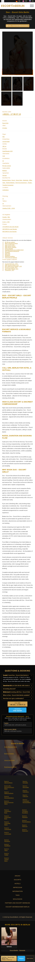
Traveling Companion (7, 185)
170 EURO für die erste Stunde (10, 226)
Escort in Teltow (6, 849)
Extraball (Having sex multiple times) (14, 250)
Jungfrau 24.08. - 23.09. (8, 208)
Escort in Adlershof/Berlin (8, 782)
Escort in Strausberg (7, 840)
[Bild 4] (6, 98)
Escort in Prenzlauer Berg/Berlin (25, 811)
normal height (6, 141)
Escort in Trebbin (6, 854)
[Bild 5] (17, 98)
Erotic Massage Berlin (10, 747)
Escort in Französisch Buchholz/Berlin (27, 801)
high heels (7, 253)
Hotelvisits (25, 180)
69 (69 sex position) (10, 242)
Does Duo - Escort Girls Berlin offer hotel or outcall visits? (16, 685)
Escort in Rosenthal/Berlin (26, 821)
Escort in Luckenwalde (7, 833)
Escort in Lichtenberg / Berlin (7, 811)
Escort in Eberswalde (26, 786)
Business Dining (6, 180)
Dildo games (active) (10, 246)
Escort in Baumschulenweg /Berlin (8, 802)
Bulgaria (4, 170)
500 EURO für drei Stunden (9, 231)
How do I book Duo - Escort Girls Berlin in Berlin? (16, 675)
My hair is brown (6, 165)
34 (3, 161)
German (4, 175)
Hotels (17, 883)
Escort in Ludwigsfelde (7, 828)
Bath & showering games (11, 243)
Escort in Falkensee (25, 795)
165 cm (4, 146)
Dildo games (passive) (10, 247)
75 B (3, 156)
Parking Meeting (10, 182)
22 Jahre (4, 128)
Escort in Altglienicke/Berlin (8, 792)
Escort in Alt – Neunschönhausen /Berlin (9, 787)
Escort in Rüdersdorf (25, 830)
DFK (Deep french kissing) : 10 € (13, 266)
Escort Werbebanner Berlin (17, 907)
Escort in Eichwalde (25, 782)
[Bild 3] (28, 84)
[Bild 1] (6, 84)
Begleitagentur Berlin (10, 767)
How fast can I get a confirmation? (13, 698)
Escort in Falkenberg (26, 791)
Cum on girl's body (9, 244)
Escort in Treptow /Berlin (6, 859)
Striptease (7, 255)
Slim (3, 136)
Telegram (21, 958)
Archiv (17, 876)
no (3, 198)
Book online (30, 958)
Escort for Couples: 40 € (11, 267)
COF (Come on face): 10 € (12, 265)
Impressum (17, 887)
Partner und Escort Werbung (17, 903)
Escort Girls (5, 123)
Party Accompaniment (21, 182)
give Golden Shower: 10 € (11, 269)
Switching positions (10, 256)
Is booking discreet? (9, 688)
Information (17, 891)
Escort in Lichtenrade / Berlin (7, 817)
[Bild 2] (17, 84)
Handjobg (7, 252)
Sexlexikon (17, 899)
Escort (13, 180)
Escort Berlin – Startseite (17, 950)
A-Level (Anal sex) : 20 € (11, 263)
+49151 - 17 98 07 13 (11, 114)
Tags (17, 895)
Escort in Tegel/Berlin (7, 845)
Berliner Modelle (9, 753)
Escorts (17, 880)
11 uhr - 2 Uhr (6, 222)
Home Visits (19, 180)
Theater (29, 182)
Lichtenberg (5, 190)
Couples (4, 217)
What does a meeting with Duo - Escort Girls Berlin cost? (16, 692)
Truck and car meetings (11, 257)
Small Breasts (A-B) (7, 151)
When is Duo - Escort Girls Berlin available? (16, 695)
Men (8, 217)
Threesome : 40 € (9, 270)
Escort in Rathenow (24, 825)
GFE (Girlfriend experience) (12, 251)
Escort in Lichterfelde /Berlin (7, 823)
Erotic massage (9, 248)
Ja (3, 203)
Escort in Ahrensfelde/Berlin (9, 797)
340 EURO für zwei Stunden (9, 229)
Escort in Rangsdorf (25, 816)
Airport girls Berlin (9, 760)
